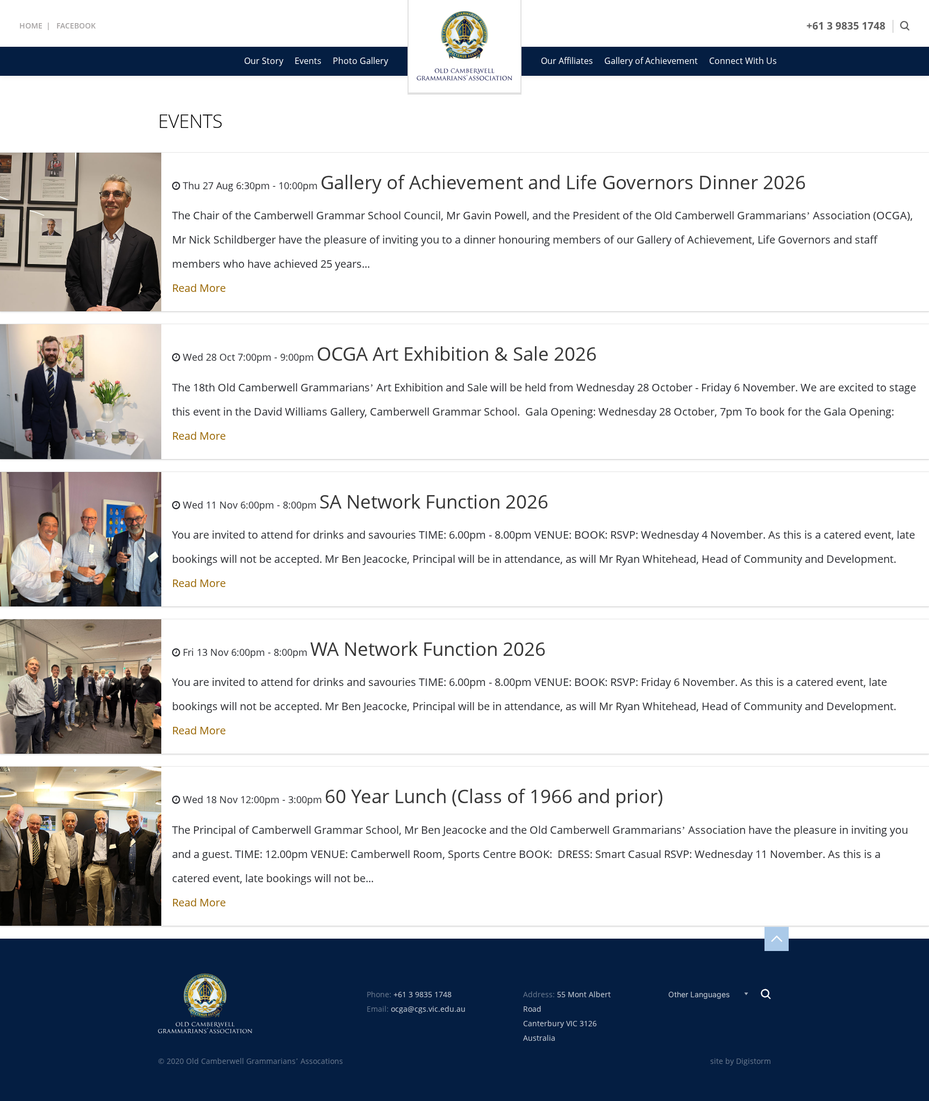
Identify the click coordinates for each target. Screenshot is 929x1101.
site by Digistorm (740, 1061)
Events (308, 61)
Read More (199, 288)
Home (30, 26)
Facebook (76, 26)
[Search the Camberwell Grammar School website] (905, 26)
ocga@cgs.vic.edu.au (428, 1009)
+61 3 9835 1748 (845, 26)
